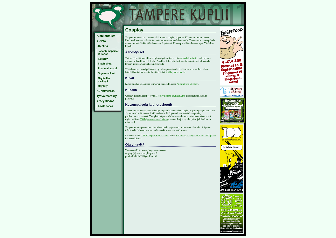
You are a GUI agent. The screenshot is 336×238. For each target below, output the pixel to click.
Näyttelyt (103, 86)
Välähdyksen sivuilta (175, 72)
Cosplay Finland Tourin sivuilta (170, 95)
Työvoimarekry (107, 96)
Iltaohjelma (104, 63)
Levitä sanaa (105, 106)
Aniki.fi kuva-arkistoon (187, 84)
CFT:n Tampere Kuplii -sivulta (155, 135)
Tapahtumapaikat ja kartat (108, 52)
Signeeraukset (106, 73)
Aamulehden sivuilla (188, 58)
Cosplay (103, 58)
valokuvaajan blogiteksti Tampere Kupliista (196, 135)
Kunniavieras (106, 90)
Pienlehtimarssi (107, 68)
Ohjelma (102, 46)
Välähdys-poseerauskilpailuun (154, 119)
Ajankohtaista (106, 35)
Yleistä (101, 41)
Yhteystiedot (105, 101)
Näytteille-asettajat (104, 80)
